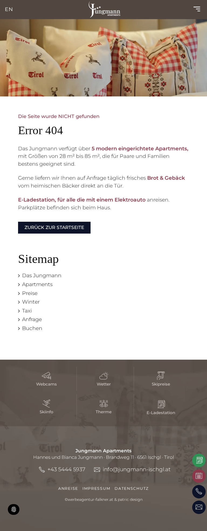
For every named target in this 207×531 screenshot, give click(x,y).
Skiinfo (46, 411)
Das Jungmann (41, 275)
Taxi (27, 311)
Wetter (104, 384)
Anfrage (32, 319)
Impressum (96, 488)
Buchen (32, 328)
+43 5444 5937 (66, 469)
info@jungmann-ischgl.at (137, 469)
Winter (31, 302)
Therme (104, 411)
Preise (29, 293)
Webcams (46, 384)
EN (9, 9)
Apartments (37, 284)
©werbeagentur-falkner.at (89, 499)
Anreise (68, 488)
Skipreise (161, 384)
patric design (130, 499)
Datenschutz (132, 488)
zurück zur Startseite (54, 227)
